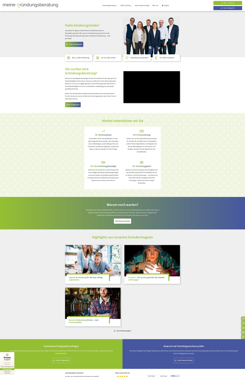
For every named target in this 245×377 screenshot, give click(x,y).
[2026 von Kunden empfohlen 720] (163, 376)
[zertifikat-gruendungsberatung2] (175, 376)
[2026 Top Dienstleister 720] (151, 376)
